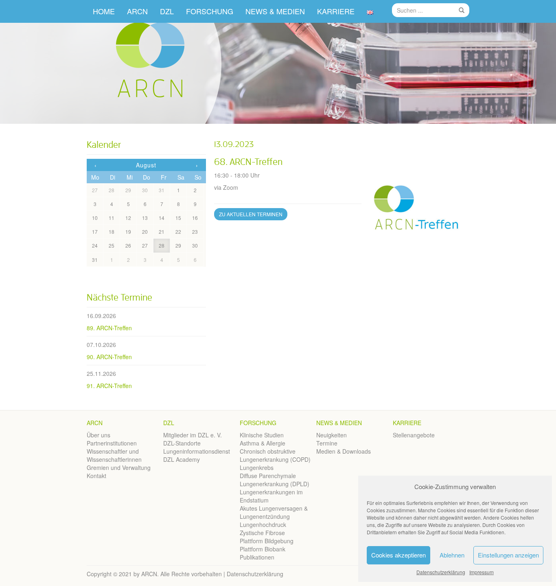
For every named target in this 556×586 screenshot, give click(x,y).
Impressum (481, 571)
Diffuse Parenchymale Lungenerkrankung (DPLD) (274, 480)
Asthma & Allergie (262, 443)
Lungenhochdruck (263, 524)
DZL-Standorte (182, 443)
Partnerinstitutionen (112, 443)
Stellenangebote (414, 435)
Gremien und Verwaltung (119, 467)
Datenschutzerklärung (440, 571)
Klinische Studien (262, 435)
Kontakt (96, 476)
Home (104, 11)
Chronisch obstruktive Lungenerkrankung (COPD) (275, 455)
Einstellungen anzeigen (508, 555)
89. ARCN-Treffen (109, 328)
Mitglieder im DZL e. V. (192, 435)
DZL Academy (181, 459)
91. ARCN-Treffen (109, 386)
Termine (326, 443)
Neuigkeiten (331, 435)
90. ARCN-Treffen (109, 357)
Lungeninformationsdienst (196, 451)
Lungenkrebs (257, 467)
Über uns (98, 435)
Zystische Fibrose (262, 533)
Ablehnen (452, 555)
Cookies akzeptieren (398, 555)
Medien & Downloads (343, 451)
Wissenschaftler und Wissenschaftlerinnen (114, 455)
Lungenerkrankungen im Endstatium (271, 496)
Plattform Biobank (262, 549)
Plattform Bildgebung (266, 541)
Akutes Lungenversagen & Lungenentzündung (274, 512)
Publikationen (257, 557)
